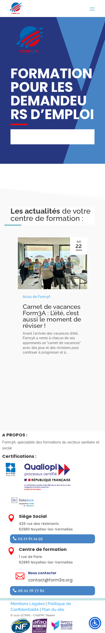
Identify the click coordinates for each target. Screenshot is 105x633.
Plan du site (53, 609)
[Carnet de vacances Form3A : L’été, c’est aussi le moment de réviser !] (52, 263)
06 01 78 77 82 (31, 590)
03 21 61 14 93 (30, 538)
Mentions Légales (27, 603)
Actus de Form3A (36, 297)
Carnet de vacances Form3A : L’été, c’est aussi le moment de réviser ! (52, 316)
